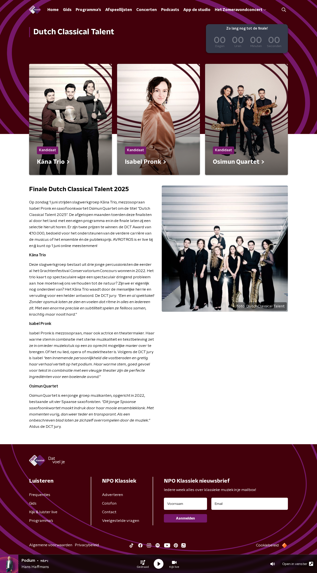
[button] (143, 564)
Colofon (109, 503)
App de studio (196, 10)
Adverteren (112, 495)
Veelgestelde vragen (120, 521)
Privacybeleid (87, 545)
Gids (67, 10)
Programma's (88, 10)
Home (53, 10)
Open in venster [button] (294, 564)
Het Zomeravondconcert (238, 10)
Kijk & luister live (43, 512)
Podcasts (170, 10)
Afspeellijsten (118, 10)
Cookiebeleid (267, 545)
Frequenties (39, 495)
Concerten (146, 10)
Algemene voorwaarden (50, 545)
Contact (109, 512)
